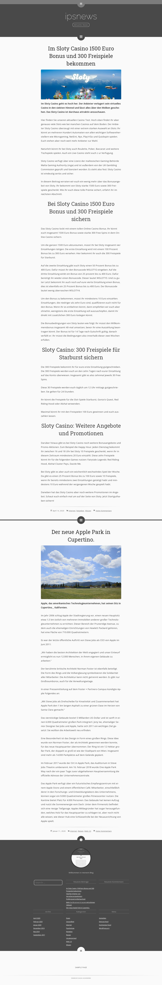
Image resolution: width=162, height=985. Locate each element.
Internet (72, 510)
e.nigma (80, 978)
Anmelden (102, 918)
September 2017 (39, 935)
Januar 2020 (37, 925)
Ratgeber (80, 510)
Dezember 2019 (38, 928)
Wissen (88, 510)
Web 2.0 (87, 831)
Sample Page (81, 967)
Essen (68, 918)
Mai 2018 (36, 932)
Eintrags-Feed (103, 922)
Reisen (80, 831)
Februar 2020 (37, 922)
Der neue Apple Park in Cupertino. (78, 908)
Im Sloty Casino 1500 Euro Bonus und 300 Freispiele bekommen (81, 56)
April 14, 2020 (58, 510)
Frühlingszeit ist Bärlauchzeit (75, 899)
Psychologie (70, 928)
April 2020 (36, 918)
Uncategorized (71, 938)
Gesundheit (70, 922)
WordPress (88, 978)
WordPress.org (104, 928)
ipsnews (81, 16)
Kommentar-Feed (105, 925)
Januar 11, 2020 (59, 831)
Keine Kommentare (104, 510)
